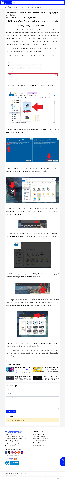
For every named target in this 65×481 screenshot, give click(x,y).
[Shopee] (18, 452)
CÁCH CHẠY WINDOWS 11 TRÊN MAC (23, 376)
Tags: (7, 361)
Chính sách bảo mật (39, 445)
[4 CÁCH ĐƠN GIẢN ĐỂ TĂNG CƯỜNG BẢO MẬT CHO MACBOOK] (37, 378)
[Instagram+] (12, 452)
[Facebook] (6, 452)
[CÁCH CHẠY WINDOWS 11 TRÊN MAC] (10, 378)
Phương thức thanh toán (40, 443)
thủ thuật (14, 361)
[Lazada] (22, 452)
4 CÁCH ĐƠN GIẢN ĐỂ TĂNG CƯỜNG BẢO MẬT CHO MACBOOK (50, 376)
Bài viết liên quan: (13, 364)
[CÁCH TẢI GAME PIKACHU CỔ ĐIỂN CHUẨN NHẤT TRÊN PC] (37, 369)
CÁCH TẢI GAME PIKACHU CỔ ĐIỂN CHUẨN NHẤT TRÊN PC (50, 367)
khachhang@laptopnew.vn (16, 444)
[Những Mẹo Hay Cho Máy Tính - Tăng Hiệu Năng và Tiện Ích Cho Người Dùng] (10, 369)
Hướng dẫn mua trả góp (40, 441)
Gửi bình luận (11, 412)
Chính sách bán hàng (39, 434)
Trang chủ (8, 6)
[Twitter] (9, 452)
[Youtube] (15, 452)
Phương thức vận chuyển (40, 438)
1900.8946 (13, 446)
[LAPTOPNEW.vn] (2, 2)
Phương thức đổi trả (39, 436)
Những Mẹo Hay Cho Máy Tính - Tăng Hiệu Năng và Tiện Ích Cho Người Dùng (23, 367)
